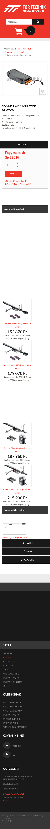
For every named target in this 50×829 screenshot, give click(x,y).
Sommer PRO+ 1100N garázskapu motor (17, 491)
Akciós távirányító (12, 707)
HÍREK (5, 670)
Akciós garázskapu (12, 711)
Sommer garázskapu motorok (15, 537)
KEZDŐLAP (7, 653)
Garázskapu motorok (15, 52)
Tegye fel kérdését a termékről (19, 184)
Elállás (5, 800)
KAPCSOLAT (8, 666)
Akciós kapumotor (12, 703)
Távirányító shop (11, 678)
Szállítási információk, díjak (17, 181)
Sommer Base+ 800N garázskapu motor (17, 325)
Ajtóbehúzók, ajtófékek (15, 727)
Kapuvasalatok (10, 723)
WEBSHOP (27, 49)
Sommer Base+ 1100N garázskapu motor (17, 366)
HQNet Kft (12, 821)
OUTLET (6, 686)
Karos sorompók (11, 719)
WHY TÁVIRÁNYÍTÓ (11, 674)
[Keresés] (38, 22)
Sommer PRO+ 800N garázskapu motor (17, 449)
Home (17, 49)
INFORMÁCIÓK (9, 661)
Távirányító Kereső (12, 682)
